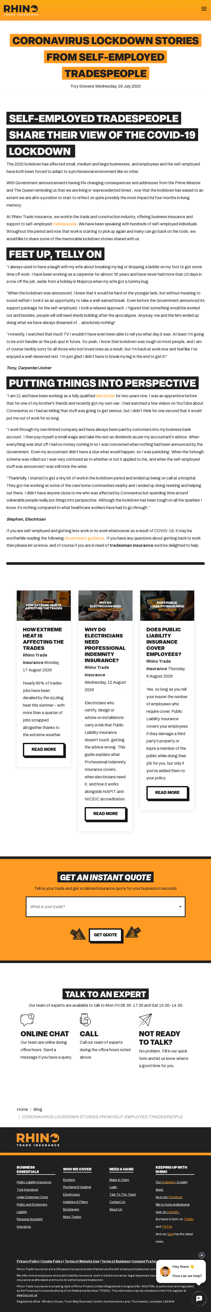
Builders (69, 1180)
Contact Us (117, 1202)
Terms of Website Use (82, 1261)
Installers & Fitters (75, 1202)
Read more (44, 750)
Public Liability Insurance (34, 1182)
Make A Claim (119, 1180)
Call (89, 1034)
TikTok (167, 1226)
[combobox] (101, 906)
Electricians (71, 1194)
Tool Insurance (27, 1189)
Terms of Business (115, 1261)
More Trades (72, 1217)
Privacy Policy (28, 1261)
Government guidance (84, 538)
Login (113, 1187)
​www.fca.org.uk (27, 1295)
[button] (180, 906)
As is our (169, 1197)
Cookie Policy (52, 1261)
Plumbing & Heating (77, 1187)
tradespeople (64, 224)
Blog (37, 1109)
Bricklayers (71, 1209)
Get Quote (105, 935)
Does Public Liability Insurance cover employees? (163, 642)
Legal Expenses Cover (32, 1197)
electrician (105, 396)
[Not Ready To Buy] (145, 1019)
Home (22, 1109)
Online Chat (45, 1034)
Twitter (189, 1219)
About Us (115, 1209)
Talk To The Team (122, 1194)
